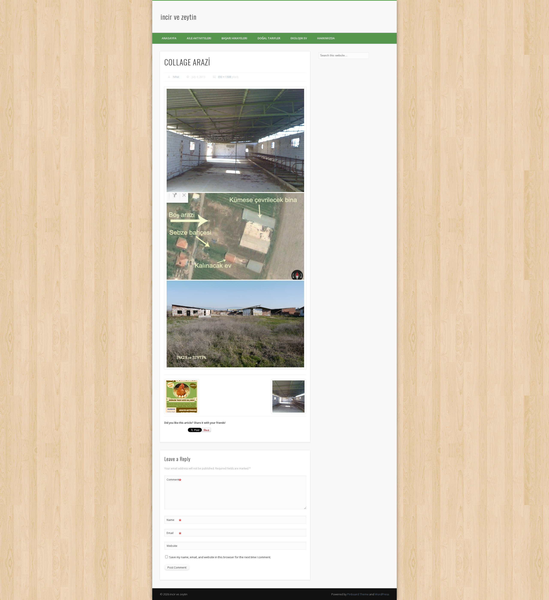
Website (172, 546)
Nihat (176, 77)
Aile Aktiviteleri (199, 38)
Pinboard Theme (358, 594)
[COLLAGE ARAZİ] (235, 228)
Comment (174, 480)
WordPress (382, 594)
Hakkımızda (326, 38)
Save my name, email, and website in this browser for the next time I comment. (220, 557)
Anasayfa (169, 38)
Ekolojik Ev (299, 38)
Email (174, 533)
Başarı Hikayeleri (234, 38)
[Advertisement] (266, 18)
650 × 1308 (224, 77)
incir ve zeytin (178, 17)
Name (174, 520)
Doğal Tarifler (269, 38)
